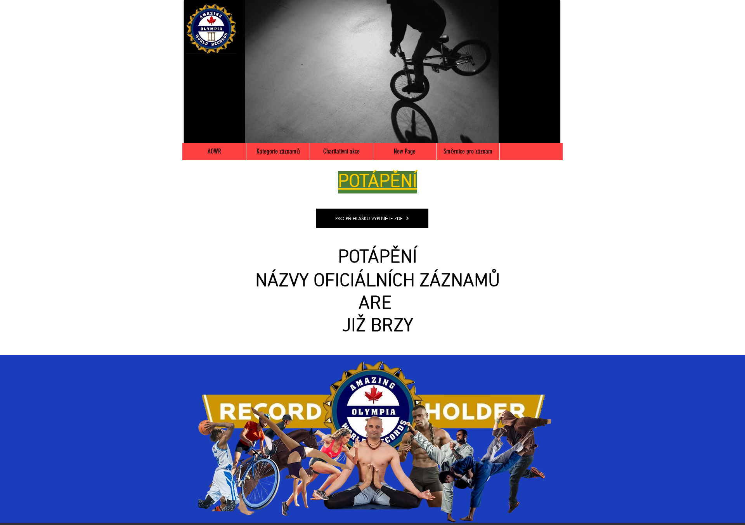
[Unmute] (207, 132)
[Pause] (194, 132)
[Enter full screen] (549, 132)
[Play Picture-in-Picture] (536, 132)
